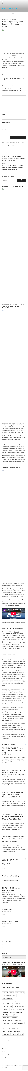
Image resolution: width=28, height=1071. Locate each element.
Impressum (5, 945)
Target (21, 1034)
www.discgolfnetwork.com (18, 61)
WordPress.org (6, 1058)
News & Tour (8, 74)
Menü (14, 14)
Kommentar (5, 94)
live (23, 78)
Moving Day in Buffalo (10, 921)
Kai (15, 19)
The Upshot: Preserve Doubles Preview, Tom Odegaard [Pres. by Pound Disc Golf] (13, 838)
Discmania (5, 1009)
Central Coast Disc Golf (9, 990)
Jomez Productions (8, 1020)
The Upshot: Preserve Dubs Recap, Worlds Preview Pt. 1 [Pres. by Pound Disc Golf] (12, 816)
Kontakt (4, 948)
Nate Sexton (17, 1020)
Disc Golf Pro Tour (14, 77)
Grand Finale (7, 909)
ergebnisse (5, 1012)
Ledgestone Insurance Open (12, 78)
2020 (4, 987)
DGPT (5, 77)
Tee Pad (5, 1037)
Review (10, 1031)
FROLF (5, 1015)
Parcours (13, 1023)
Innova (16, 1015)
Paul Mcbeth (21, 1023)
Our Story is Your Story (10, 876)
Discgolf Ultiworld (9, 744)
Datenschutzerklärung (7, 941)
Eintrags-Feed (5, 1051)
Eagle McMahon (20, 1009)
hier (24, 736)
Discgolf (12, 992)
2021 (8, 987)
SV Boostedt (15, 1034)
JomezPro (14, 1017)
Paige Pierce (6, 1023)
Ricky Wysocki (17, 1031)
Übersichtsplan (6, 1040)
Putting (4, 1031)
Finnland (12, 1012)
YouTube (14, 1037)
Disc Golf (5, 992)
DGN (18, 990)
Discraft (12, 1009)
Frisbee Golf (19, 1012)
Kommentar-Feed (6, 1054)
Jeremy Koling (6, 1017)
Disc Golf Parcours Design (9, 1001)
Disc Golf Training (7, 1006)
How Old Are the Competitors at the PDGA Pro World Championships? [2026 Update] (13, 772)
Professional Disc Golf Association (10, 859)
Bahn (17, 987)
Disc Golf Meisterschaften (9, 995)
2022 (13, 987)
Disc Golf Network (7, 998)
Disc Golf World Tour (19, 1006)
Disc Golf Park (6, 1003)
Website (4, 130)
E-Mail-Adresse (6, 122)
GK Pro (10, 1015)
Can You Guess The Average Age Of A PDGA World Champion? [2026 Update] (12, 794)
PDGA (4, 1026)
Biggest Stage (7, 864)
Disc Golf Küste (11, 8)
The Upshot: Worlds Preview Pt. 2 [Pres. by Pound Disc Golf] (12, 750)
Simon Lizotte (6, 1034)
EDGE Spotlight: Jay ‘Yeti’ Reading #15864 (11, 889)
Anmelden (4, 1048)
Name (4, 114)
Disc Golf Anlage (19, 992)
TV (5, 79)
